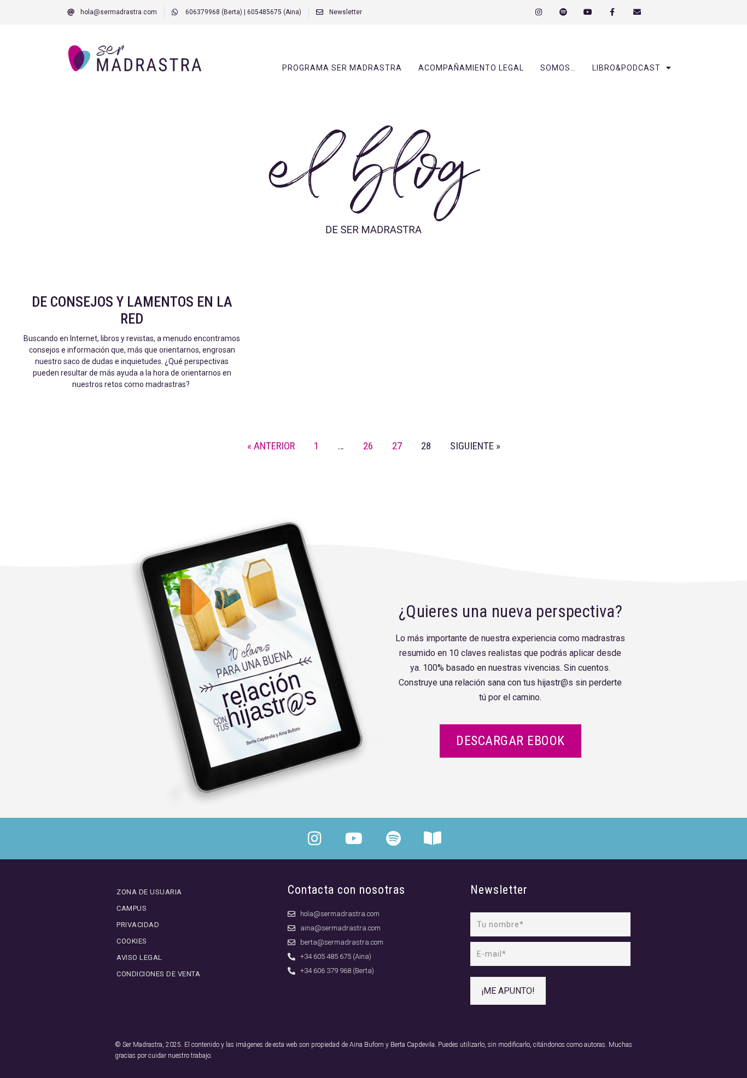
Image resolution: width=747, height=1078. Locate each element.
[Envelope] (637, 12)
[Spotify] (563, 12)
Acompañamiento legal (471, 67)
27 (397, 446)
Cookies (131, 941)
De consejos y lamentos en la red (132, 310)
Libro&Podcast (626, 67)
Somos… (558, 67)
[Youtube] (588, 12)
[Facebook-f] (612, 12)
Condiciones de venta (158, 974)
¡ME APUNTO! (508, 991)
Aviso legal (139, 957)
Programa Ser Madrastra (342, 67)
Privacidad (137, 925)
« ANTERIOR (271, 446)
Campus (131, 908)
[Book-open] (432, 838)
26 (368, 446)
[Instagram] (539, 12)
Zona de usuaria (149, 892)
